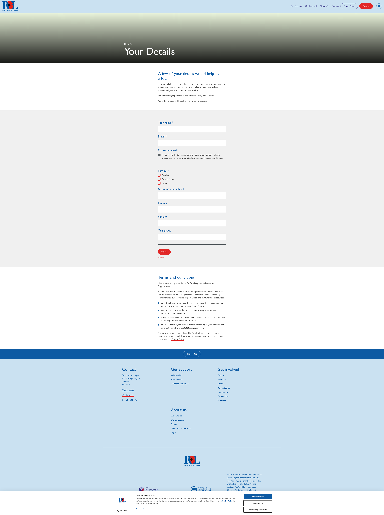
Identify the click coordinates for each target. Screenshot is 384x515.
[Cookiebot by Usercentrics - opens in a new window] (122, 511)
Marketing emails (168, 150)
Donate (366, 6)
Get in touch (128, 395)
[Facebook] (122, 400)
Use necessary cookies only (257, 510)
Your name (164, 122)
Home (127, 44)
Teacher (165, 175)
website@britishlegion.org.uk (192, 328)
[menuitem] (296, 6)
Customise (256, 503)
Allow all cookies (258, 496)
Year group (164, 230)
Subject (162, 217)
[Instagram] (136, 400)
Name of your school (171, 189)
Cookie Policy (227, 501)
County (162, 203)
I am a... (162, 170)
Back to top (192, 354)
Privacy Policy (178, 339)
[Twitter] (127, 400)
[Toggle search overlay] (379, 6)
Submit (164, 252)
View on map (128, 390)
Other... (165, 183)
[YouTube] (131, 400)
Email (161, 136)
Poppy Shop (349, 6)
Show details (140, 509)
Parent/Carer (168, 179)
